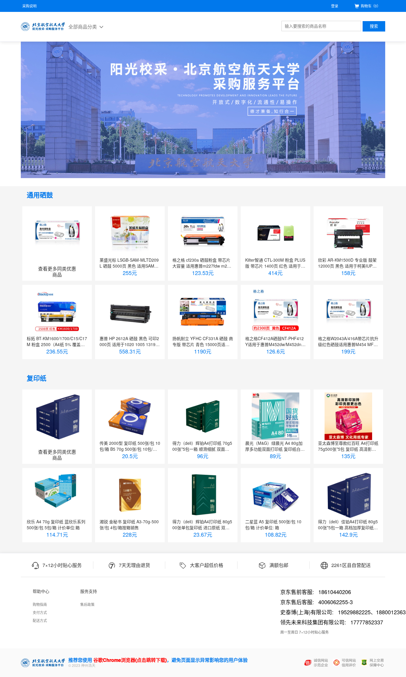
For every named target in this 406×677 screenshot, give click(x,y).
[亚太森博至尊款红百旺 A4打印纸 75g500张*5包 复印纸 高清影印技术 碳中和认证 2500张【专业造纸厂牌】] (348, 416)
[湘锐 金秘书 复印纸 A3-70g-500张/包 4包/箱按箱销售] (130, 495)
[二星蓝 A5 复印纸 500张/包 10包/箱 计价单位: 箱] (275, 495)
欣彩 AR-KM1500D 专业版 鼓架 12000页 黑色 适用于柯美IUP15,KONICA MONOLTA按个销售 (348, 263)
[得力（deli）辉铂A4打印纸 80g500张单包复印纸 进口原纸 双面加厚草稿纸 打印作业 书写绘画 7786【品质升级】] (202, 495)
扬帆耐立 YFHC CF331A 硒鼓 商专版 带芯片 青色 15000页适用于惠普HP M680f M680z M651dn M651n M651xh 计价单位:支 (202, 341)
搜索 (374, 26)
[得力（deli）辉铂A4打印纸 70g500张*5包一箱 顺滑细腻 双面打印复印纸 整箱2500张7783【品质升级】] (202, 416)
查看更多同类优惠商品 (57, 272)
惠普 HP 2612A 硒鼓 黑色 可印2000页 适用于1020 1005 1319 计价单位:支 (129, 341)
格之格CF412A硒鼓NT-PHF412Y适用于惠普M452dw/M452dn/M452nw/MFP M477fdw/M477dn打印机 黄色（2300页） (274, 341)
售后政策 (87, 604)
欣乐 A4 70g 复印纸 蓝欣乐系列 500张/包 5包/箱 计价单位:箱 (56, 524)
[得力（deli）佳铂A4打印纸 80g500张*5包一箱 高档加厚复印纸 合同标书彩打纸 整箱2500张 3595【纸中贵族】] (348, 495)
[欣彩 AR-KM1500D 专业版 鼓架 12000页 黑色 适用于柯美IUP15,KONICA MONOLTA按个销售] (348, 233)
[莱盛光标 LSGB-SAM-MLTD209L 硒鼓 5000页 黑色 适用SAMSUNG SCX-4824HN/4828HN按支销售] (130, 233)
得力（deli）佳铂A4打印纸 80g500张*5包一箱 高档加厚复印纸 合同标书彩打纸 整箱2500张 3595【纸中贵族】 (348, 524)
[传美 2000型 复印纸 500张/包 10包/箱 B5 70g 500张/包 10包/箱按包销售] (130, 416)
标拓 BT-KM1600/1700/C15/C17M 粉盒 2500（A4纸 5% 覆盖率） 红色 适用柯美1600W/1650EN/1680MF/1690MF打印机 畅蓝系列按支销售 (57, 341)
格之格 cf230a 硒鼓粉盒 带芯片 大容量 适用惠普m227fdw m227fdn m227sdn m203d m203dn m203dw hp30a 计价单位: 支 (202, 263)
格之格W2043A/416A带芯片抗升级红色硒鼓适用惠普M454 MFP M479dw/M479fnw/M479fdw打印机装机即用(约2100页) (348, 341)
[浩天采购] (43, 26)
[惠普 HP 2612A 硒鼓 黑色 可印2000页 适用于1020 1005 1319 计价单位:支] (130, 311)
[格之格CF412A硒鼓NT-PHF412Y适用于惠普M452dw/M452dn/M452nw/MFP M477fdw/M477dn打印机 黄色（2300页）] (275, 311)
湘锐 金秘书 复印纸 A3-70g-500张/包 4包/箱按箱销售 (129, 524)
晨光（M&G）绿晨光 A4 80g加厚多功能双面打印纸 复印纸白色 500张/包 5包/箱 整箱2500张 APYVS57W (275, 446)
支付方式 (40, 612)
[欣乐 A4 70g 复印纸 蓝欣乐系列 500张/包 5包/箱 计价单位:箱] (57, 495)
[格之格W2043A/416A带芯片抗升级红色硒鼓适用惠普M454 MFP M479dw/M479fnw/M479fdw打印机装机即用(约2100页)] (348, 311)
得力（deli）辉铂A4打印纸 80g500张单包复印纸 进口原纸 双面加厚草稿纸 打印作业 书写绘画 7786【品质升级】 (202, 524)
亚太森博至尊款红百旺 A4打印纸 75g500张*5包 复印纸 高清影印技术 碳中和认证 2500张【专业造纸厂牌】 (348, 446)
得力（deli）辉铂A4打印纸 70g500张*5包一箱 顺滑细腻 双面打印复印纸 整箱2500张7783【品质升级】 (202, 446)
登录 (334, 5)
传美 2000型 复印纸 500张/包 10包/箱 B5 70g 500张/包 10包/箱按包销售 (130, 446)
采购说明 (29, 5)
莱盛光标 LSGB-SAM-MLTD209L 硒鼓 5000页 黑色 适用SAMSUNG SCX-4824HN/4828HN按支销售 (130, 263)
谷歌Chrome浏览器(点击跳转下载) (130, 659)
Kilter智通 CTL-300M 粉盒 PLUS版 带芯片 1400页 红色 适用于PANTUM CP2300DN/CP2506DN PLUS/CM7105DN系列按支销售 (275, 263)
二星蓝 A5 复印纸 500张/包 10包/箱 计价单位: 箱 (273, 524)
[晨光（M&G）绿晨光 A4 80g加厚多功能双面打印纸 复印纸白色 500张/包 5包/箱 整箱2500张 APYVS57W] (275, 416)
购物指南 (40, 604)
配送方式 (40, 620)
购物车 (370, 5)
